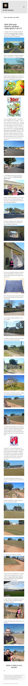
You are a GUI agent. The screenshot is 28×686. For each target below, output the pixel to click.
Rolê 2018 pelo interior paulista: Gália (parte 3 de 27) (13, 26)
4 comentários (15, 679)
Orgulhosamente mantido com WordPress (10, 683)
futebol (11, 677)
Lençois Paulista (14, 33)
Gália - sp (16, 677)
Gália (13, 677)
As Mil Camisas (8, 10)
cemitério (6, 676)
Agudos (21, 33)
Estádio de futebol (18, 675)
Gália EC (20, 677)
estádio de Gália (11, 676)
